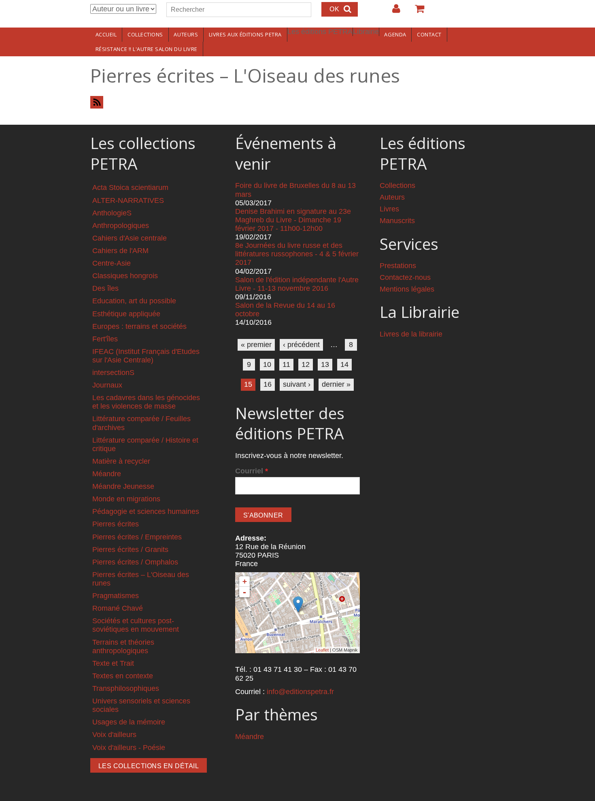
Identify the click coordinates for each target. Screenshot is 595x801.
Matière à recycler (121, 461)
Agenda (395, 34)
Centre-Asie (111, 263)
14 (344, 364)
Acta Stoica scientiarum (130, 187)
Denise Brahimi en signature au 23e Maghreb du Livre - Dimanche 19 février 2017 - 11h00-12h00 (293, 219)
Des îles (105, 288)
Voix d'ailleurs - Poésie (128, 747)
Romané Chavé (117, 608)
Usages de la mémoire (128, 722)
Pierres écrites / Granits (130, 549)
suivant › (296, 384)
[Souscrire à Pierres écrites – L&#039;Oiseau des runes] (297, 102)
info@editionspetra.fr (300, 692)
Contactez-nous (405, 277)
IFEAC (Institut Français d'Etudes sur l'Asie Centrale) (146, 355)
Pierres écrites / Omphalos (135, 562)
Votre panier (416, 12)
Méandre (106, 474)
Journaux (107, 385)
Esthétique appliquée (126, 314)
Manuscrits (397, 221)
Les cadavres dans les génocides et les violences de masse (146, 402)
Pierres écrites (115, 524)
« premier (256, 345)
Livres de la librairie (411, 334)
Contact (429, 34)
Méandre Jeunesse (123, 486)
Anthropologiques (120, 226)
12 (306, 364)
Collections (145, 34)
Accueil (106, 34)
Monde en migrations (126, 499)
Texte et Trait (113, 663)
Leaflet (322, 650)
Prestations (398, 266)
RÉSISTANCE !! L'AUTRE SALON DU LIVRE (147, 49)
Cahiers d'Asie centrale (129, 238)
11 (286, 364)
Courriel (251, 471)
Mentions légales (407, 289)
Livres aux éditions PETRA (245, 34)
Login (392, 12)
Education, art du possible (134, 301)
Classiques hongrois (125, 276)
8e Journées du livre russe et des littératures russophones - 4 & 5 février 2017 (297, 253)
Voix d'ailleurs (114, 735)
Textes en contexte (122, 676)
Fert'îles (105, 339)
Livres (389, 209)
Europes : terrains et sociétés (139, 326)
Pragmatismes (115, 596)
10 (267, 364)
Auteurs (186, 34)
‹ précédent (301, 345)
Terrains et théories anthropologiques (123, 646)
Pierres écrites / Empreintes (137, 537)
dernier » (336, 384)
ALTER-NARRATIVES (128, 200)
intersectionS (113, 373)
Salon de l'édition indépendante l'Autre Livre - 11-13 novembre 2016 (297, 284)
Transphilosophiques (125, 688)
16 (268, 384)
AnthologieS (112, 213)
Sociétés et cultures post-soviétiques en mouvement (135, 625)
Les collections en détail (148, 766)
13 (325, 364)
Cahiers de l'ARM (120, 251)
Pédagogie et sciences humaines (145, 511)
